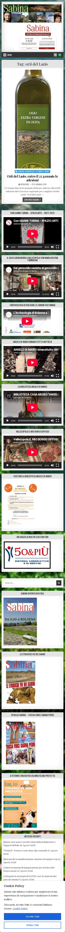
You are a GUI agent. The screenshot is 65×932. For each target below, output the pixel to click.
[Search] (55, 55)
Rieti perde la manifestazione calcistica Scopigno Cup (30, 859)
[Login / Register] (60, 55)
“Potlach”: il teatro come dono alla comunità (25, 850)
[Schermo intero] (57, 246)
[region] (32, 906)
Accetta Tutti (32, 916)
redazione (25, 184)
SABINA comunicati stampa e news (33, 171)
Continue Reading (33, 199)
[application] (32, 233)
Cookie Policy (20, 908)
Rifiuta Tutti (32, 925)
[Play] (7, 246)
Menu (9, 54)
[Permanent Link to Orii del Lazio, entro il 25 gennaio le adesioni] (32, 119)
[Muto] (52, 246)
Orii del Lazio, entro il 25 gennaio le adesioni (32, 178)
